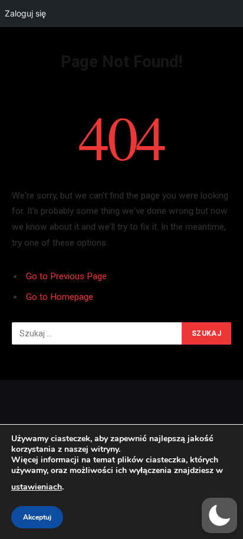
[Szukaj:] (97, 333)
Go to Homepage (59, 297)
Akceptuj (37, 517)
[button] (219, 515)
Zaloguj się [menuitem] (25, 13)
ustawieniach (36, 486)
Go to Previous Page (66, 276)
